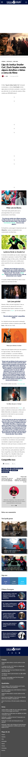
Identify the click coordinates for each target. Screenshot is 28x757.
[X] (15, 653)
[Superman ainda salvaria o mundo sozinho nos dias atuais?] (14, 545)
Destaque (9, 61)
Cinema (6, 35)
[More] (19, 80)
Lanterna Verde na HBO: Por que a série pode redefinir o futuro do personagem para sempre (12, 533)
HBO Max (15, 61)
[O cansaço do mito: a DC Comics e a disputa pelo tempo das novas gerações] (14, 563)
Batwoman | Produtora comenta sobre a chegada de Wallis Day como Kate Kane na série (21, 480)
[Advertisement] (14, 18)
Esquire (20, 380)
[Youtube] (16, 505)
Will (7, 76)
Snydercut (14, 470)
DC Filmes (13, 468)
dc (8, 468)
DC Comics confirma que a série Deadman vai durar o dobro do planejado (10, 605)
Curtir (5, 577)
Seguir (14, 577)
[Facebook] (8, 653)
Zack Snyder (5, 472)
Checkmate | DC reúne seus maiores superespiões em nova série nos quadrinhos (7, 479)
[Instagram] (11, 505)
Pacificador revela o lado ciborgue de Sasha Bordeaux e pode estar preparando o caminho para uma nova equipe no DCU (13, 726)
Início (2, 35)
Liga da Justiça (6, 470)
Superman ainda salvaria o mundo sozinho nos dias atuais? (12, 551)
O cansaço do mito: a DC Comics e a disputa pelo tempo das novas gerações (13, 568)
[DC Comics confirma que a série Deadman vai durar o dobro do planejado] (21, 605)
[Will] (3, 76)
